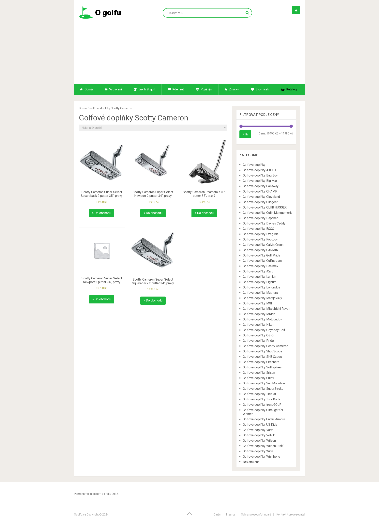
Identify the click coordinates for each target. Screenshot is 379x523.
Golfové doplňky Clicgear (260, 202)
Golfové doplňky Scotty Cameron (265, 346)
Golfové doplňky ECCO (258, 229)
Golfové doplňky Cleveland (261, 197)
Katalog (291, 89)
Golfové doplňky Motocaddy (262, 319)
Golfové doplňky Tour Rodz (261, 399)
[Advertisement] (189, 54)
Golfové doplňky (254, 165)
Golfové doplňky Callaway (261, 186)
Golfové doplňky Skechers (261, 362)
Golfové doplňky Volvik (259, 435)
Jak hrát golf (147, 89)
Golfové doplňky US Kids (260, 424)
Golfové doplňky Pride (258, 341)
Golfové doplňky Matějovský (262, 298)
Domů (88, 89)
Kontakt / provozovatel (291, 514)
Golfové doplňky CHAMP (260, 191)
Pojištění (206, 89)
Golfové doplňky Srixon (259, 373)
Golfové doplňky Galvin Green (263, 245)
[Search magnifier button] (247, 13)
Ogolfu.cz (80, 514)
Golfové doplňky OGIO (258, 335)
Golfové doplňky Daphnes (261, 218)
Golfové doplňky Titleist (259, 394)
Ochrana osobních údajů (256, 514)
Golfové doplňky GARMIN (260, 250)
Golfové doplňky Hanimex (260, 266)
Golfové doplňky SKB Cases (262, 357)
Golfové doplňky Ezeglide (261, 234)
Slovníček (262, 89)
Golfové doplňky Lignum (259, 282)
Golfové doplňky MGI (257, 303)
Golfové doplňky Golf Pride (261, 255)
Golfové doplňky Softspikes (262, 367)
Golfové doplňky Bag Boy (260, 175)
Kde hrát (178, 89)
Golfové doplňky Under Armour (264, 419)
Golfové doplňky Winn (258, 451)
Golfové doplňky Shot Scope (262, 351)
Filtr (245, 134)
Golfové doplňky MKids (259, 314)
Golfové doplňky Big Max (260, 181)
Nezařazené (251, 462)
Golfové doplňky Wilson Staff (263, 446)
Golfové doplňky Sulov (258, 378)
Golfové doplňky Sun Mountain (264, 383)
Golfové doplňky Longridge (261, 287)
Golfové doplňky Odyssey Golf (264, 330)
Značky (233, 89)
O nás (217, 514)
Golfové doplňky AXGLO (259, 170)
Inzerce (230, 514)
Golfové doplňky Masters (260, 293)
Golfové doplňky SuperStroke (263, 389)
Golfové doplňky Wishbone (261, 456)
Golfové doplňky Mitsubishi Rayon (266, 309)
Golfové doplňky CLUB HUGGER (265, 207)
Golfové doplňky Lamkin (259, 277)
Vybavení (115, 89)
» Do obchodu (101, 213)
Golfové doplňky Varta (258, 430)
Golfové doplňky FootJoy (260, 239)
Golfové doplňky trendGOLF (262, 405)
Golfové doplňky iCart (258, 271)
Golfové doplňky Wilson (259, 440)
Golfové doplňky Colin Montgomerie (268, 213)
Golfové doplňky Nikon (258, 325)
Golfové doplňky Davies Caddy (264, 223)
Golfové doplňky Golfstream (262, 261)
